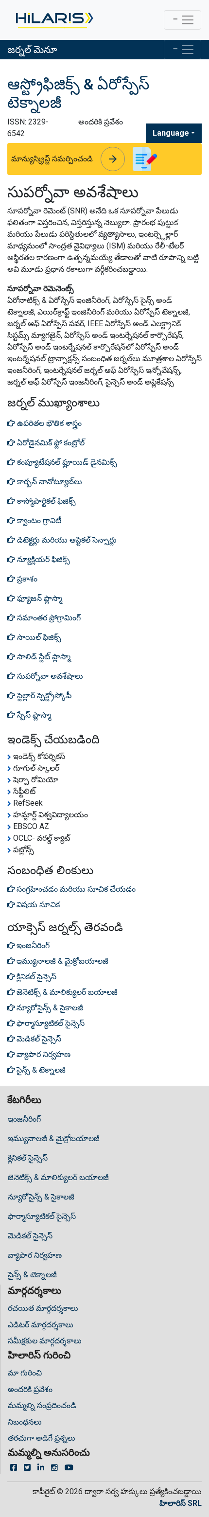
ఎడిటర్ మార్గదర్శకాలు (40, 1324)
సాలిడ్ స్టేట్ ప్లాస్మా (42, 656)
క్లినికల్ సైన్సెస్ (28, 1158)
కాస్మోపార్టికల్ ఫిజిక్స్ (45, 501)
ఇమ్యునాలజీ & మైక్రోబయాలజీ (54, 1138)
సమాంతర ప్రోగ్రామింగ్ (48, 617)
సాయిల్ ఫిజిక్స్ (38, 637)
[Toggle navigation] (182, 20)
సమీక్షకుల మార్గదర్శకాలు (45, 1340)
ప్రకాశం (26, 578)
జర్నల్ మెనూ (32, 49)
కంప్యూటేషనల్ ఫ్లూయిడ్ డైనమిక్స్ (66, 462)
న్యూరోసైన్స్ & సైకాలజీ (41, 1196)
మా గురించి (25, 1372)
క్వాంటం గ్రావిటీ (38, 520)
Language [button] (171, 133)
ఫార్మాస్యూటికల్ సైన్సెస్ (42, 1216)
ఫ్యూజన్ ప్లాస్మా (38, 598)
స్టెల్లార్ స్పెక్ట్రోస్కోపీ (43, 695)
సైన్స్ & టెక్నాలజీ (32, 1274)
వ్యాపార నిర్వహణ (35, 1255)
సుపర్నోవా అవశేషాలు (49, 676)
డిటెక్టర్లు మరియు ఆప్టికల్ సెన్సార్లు (66, 540)
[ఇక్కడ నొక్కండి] (54, 20)
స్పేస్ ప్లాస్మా (33, 715)
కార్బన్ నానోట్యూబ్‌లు (48, 481)
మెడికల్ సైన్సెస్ (30, 1235)
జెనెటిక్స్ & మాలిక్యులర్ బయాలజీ (58, 1177)
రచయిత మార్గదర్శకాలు (43, 1308)
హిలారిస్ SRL (180, 1503)
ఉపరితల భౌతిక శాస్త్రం (48, 423)
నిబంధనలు (25, 1422)
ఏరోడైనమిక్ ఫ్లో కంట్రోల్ (50, 442)
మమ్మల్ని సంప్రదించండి (42, 1405)
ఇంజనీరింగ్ (24, 1119)
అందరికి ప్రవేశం (30, 1389)
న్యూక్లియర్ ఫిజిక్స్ (42, 559)
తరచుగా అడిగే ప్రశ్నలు (41, 1438)
